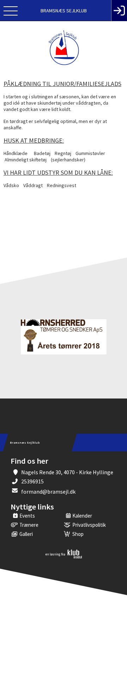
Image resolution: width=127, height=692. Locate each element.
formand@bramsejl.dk (48, 491)
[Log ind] (119, 10)
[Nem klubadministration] (64, 557)
